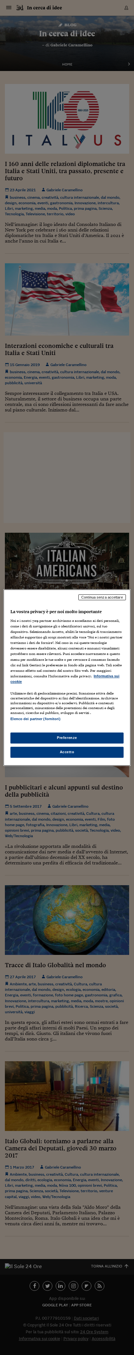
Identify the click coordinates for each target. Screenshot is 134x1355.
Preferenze (67, 738)
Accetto (67, 752)
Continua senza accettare (102, 597)
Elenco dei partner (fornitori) (35, 719)
